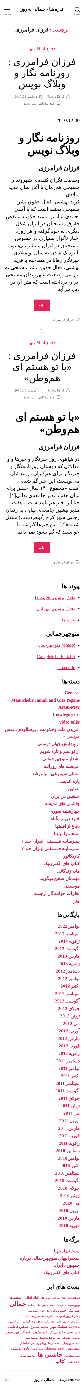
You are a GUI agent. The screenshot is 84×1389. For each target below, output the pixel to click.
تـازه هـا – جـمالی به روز (51, 1380)
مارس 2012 (69, 1038)
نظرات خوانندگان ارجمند (57, 893)
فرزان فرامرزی (63, 319)
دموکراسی (33, 1311)
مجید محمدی (47, 1337)
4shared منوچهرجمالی (55, 645)
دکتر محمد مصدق (45, 1321)
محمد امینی (31, 1337)
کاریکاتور (71, 856)
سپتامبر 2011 (68, 1083)
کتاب (60, 1361)
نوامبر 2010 (69, 1158)
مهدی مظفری (73, 1349)
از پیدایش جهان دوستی (58, 743)
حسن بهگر (74, 1310)
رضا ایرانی (29, 1321)
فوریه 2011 (69, 1135)
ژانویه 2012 (69, 1053)
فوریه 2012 (69, 1045)
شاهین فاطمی (18, 1326)
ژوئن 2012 (70, 1016)
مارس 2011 (69, 1128)
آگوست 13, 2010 (25, 390)
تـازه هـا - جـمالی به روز (42, 9)
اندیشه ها (16, 1297)
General (72, 692)
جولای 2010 (69, 1188)
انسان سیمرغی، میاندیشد (56, 773)
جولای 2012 (69, 1008)
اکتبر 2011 (70, 1075)
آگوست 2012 (67, 1001)
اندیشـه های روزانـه (62, 766)
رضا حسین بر (14, 1321)
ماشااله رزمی (63, 1338)
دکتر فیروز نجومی (68, 1316)
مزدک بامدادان (27, 1343)
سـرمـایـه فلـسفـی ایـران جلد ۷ (50, 848)
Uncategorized (66, 714)
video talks (69, 722)
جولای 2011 (69, 1098)
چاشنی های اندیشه (62, 803)
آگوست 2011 (67, 1090)
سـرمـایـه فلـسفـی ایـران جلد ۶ (50, 841)
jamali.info (65, 667)
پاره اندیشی (68, 781)
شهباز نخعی (73, 1332)
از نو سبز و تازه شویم (60, 751)
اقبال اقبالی (32, 1297)
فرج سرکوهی (40, 1332)
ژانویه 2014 (69, 941)
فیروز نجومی (13, 1332)
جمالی (17, 1303)
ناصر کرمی (37, 1348)
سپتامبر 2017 (67, 933)
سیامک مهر (58, 1327)
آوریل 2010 (69, 1210)
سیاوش (44, 1327)
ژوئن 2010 (70, 1195)
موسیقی (72, 886)
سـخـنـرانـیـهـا (67, 833)
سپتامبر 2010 (67, 1173)
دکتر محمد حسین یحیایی (68, 1321)
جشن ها (62, 1305)
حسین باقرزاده (56, 1310)
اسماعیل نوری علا (50, 1297)
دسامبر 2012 (68, 971)
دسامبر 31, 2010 (26, 96)
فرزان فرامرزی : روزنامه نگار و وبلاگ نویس (42, 73)
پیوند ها (68, 619)
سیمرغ (34, 1326)
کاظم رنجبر (73, 1361)
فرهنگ (26, 1332)
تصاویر (73, 788)
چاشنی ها (50, 1354)
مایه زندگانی (68, 871)
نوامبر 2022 (69, 926)
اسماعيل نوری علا (71, 1298)
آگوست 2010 (67, 1180)
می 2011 (71, 1113)
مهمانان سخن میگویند (60, 878)
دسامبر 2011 (68, 1060)
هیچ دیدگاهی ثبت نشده (38, 103)
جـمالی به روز (49, 1305)
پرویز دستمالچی (72, 1356)
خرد (42, 1310)
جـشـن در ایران (65, 796)
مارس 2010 (69, 1218)
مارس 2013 (69, 956)
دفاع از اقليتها (42, 48)
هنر (76, 901)
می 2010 (71, 1203)
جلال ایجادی (34, 1305)
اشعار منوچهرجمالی (61, 758)
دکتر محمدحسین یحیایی (40, 1316)
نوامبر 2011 (69, 1068)
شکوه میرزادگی (57, 1332)
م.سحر (76, 1337)
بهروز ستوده (74, 1305)
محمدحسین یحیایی (71, 1343)
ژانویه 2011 (69, 1143)
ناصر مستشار (54, 1348)
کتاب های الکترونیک (62, 863)
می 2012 (71, 1023)
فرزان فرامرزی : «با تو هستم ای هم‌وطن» (42, 366)
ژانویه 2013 (69, 963)
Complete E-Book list (56, 656)
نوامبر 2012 (69, 978)
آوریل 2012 (69, 1031)
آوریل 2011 (69, 1120)
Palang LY (54, 96)
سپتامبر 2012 (67, 993)
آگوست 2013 (67, 948)
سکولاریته (74, 1326)
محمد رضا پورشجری (47, 1343)
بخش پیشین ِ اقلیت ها (55, 597)
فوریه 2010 (69, 1225)
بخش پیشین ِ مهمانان (55, 608)
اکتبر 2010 (70, 1165)
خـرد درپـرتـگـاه (65, 818)
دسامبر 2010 (68, 1150)
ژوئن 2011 (70, 1105)
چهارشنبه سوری (65, 811)
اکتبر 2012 (70, 986)
